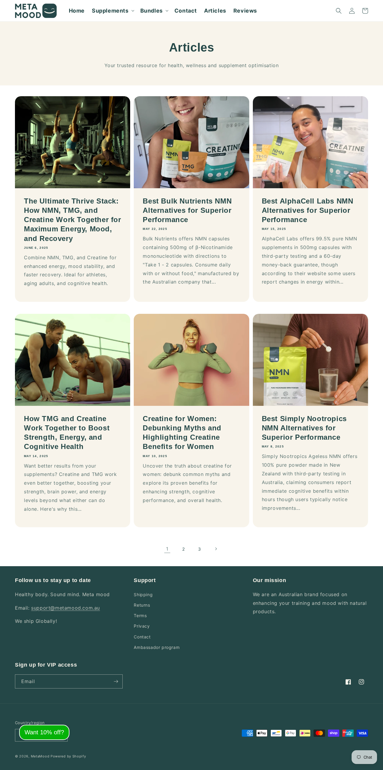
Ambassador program (157, 647)
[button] (112, 11)
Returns (142, 605)
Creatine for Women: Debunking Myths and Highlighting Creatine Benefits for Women (182, 433)
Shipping (143, 594)
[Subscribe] (115, 681)
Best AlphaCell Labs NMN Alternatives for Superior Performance (307, 210)
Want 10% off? (44, 732)
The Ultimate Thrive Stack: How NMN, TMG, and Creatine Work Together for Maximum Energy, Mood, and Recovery (72, 219)
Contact (142, 636)
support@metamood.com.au (65, 608)
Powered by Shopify (68, 756)
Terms (140, 615)
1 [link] (167, 549)
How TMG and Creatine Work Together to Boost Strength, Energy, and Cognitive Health (67, 433)
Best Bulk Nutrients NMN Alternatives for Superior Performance (187, 210)
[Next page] (215, 548)
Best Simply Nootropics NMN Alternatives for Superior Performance (304, 428)
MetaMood (40, 756)
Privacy (142, 626)
